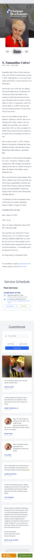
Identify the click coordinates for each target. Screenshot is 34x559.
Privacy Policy (12, 551)
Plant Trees (24, 306)
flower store (22, 266)
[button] (17, 366)
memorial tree (24, 263)
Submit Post (17, 348)
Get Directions (10, 306)
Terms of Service (22, 551)
